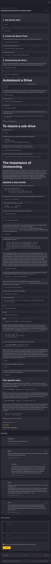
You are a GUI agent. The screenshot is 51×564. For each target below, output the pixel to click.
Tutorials (8, 422)
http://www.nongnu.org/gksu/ (35, 329)
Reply (46, 438)
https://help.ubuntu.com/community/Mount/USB (12, 15)
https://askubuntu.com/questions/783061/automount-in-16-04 (15, 84)
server (7, 424)
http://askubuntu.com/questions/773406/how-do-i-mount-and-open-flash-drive (18, 147)
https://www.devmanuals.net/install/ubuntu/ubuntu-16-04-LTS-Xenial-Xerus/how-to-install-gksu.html (23, 331)
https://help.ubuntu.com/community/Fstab (11, 229)
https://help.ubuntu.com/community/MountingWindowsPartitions (16, 228)
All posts (25, 555)
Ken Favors (14, 422)
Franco (9, 502)
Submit (6, 547)
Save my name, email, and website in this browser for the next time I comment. (20, 544)
